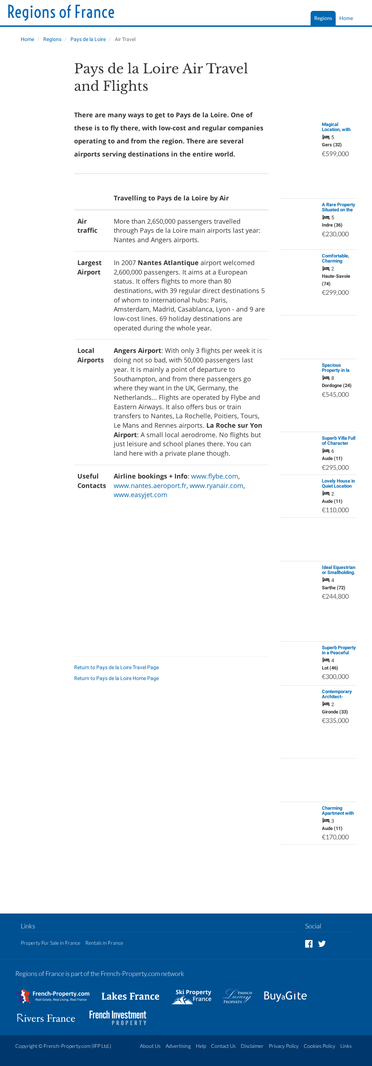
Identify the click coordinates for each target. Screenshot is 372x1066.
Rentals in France (104, 943)
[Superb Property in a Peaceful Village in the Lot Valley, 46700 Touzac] (298, 663)
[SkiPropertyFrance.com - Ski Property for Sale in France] (195, 993)
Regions (323, 18)
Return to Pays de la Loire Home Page (116, 678)
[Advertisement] (39, 169)
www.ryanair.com (216, 485)
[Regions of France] (61, 13)
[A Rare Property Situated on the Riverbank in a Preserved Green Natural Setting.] (298, 224)
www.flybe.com (214, 476)
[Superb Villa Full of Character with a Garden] (298, 446)
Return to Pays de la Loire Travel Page (116, 667)
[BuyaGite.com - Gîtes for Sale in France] (289, 993)
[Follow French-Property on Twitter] (322, 943)
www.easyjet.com (140, 494)
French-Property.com (67, 1046)
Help (201, 1046)
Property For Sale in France (50, 943)
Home (346, 18)
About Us (150, 1046)
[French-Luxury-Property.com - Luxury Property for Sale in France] (241, 993)
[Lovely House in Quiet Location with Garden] (298, 489)
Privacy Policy (284, 1046)
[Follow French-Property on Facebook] (309, 943)
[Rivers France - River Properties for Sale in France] (49, 1015)
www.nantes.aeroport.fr (150, 485)
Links (346, 1046)
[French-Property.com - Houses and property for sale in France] (56, 993)
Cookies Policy (319, 1046)
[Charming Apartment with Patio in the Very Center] (298, 819)
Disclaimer (252, 1046)
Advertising (178, 1046)
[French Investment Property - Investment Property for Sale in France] (121, 1015)
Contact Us (223, 1046)
